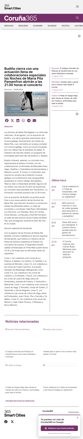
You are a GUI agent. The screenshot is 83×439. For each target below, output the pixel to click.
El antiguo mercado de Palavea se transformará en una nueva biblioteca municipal (20, 354)
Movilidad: (56, 82)
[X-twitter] (12, 421)
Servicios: (56, 68)
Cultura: (55, 95)
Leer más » (8, 359)
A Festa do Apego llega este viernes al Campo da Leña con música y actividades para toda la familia (22, 390)
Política (65, 26)
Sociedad (52, 26)
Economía (37, 26)
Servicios (8, 26)
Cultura (79, 26)
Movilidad (23, 26)
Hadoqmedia (73, 412)
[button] (6, 120)
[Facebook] (5, 421)
